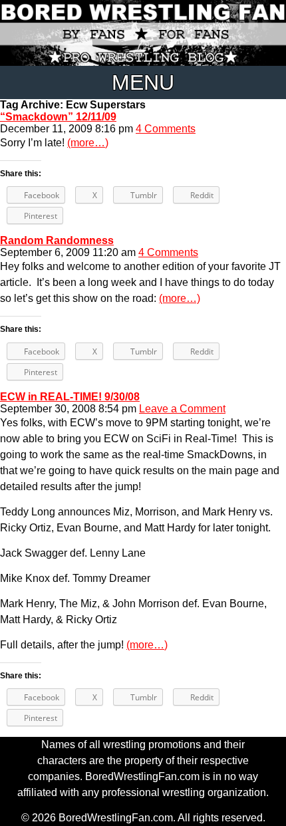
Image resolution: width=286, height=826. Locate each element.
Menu (143, 82)
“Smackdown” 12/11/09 (58, 116)
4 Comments (166, 128)
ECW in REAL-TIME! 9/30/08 (70, 396)
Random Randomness (57, 240)
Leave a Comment (182, 408)
